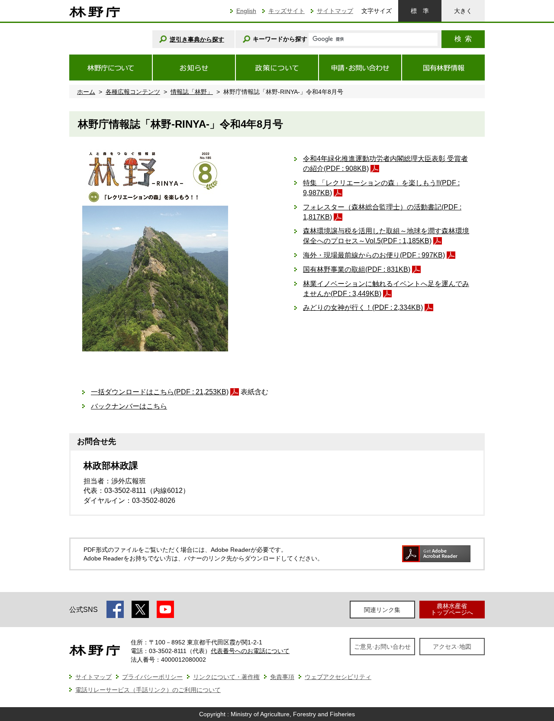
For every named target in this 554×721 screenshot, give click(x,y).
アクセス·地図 (452, 646)
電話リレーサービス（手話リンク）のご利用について (148, 689)
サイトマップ (335, 10)
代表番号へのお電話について (250, 650)
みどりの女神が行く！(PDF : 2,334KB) (363, 307)
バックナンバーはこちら (129, 406)
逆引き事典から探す (197, 39)
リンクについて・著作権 (226, 676)
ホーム (86, 91)
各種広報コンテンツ (133, 91)
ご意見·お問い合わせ (382, 646)
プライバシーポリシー (152, 676)
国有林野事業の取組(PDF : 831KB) (356, 269)
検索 (463, 38)
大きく (463, 10)
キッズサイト (286, 10)
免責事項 (282, 676)
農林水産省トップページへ (452, 609)
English (246, 10)
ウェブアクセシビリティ (338, 676)
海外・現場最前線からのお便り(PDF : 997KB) (374, 255)
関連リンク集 (382, 609)
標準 (420, 10)
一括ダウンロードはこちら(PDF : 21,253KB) (160, 392)
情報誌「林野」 (192, 91)
